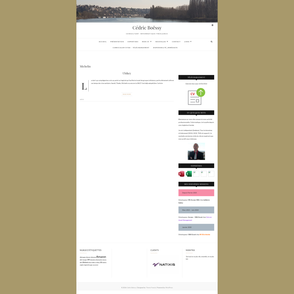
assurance (95, 265)
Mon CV (145, 41)
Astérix (104, 262)
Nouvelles (160, 41)
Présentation (117, 41)
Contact (176, 41)
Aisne (90, 262)
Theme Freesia (151, 287)
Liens (186, 41)
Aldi (81, 260)
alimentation (98, 260)
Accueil (103, 41)
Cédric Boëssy (147, 27)
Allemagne (83, 257)
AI (101, 262)
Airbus (98, 262)
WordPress (169, 287)
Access (104, 260)
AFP (81, 262)
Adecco (94, 262)
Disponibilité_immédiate (165, 47)
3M (88, 260)
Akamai (88, 257)
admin (82, 99)
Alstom (85, 262)
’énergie (84, 260)
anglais (82, 265)
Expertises (133, 41)
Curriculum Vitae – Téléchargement (131, 47)
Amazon (101, 256)
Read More (127, 94)
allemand (93, 257)
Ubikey (127, 73)
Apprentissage (88, 265)
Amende (92, 260)
